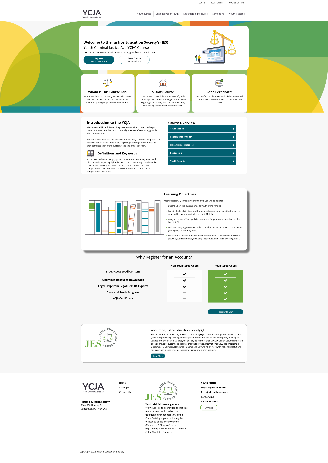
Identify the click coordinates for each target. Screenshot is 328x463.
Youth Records (237, 13)
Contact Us (125, 392)
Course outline (236, 3)
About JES (124, 387)
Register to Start (225, 311)
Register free (217, 3)
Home (122, 382)
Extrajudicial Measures (195, 13)
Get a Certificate (99, 60)
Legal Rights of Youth (167, 13)
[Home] (92, 14)
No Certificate (134, 60)
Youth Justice (144, 13)
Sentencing (218, 13)
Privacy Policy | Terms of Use (232, 451)
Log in (202, 3)
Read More (158, 356)
